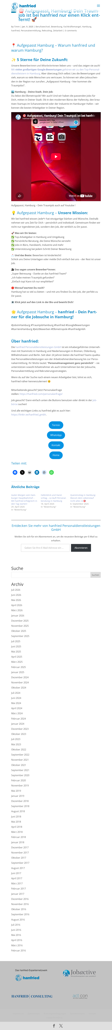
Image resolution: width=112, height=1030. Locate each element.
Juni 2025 (16, 646)
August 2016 (18, 919)
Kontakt (56, 445)
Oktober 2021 (18, 765)
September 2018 (20, 806)
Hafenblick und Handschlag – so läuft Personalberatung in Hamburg (53, 498)
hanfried (15, 30)
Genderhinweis (77, 1013)
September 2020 (20, 775)
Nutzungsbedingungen (55, 1013)
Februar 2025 (18, 667)
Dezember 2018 (20, 801)
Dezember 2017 (20, 847)
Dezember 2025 (20, 620)
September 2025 (20, 636)
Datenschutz (34, 1013)
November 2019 (20, 785)
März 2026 (17, 610)
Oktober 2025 (18, 631)
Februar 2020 (18, 780)
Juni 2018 (16, 816)
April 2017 (16, 878)
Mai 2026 (16, 600)
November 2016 (20, 904)
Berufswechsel (43, 26)
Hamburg (86, 26)
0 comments (71, 30)
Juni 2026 (16, 595)
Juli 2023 (15, 739)
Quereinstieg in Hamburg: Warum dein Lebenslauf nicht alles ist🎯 (83, 498)
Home (56, 455)
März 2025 (17, 661)
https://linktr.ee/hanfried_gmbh (28, 414)
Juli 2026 (15, 589)
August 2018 (18, 811)
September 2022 (20, 754)
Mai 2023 (16, 744)
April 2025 (16, 656)
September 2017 (20, 862)
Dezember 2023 (20, 728)
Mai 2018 (16, 821)
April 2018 (16, 826)
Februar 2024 (18, 718)
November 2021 (20, 759)
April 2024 (16, 708)
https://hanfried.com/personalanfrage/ (41, 394)
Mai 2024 (16, 703)
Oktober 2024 (18, 687)
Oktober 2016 (18, 909)
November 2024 (20, 682)
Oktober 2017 (18, 857)
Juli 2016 (15, 924)
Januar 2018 (17, 842)
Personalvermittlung (31, 30)
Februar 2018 (18, 837)
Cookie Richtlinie (54, 1017)
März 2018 (17, 832)
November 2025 (20, 625)
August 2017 (18, 868)
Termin (56, 425)
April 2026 (16, 605)
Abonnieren (81, 547)
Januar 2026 (17, 615)
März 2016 (17, 945)
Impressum (18, 1013)
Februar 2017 (18, 888)
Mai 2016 (16, 935)
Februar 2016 (18, 950)
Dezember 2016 (20, 899)
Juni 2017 (16, 873)
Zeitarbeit (58, 30)
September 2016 (20, 914)
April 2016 (16, 940)
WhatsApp (56, 435)
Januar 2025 (17, 672)
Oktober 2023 (18, 734)
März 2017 (17, 883)
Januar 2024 (17, 723)
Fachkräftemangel (72, 26)
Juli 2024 (15, 692)
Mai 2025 (16, 651)
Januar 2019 (17, 796)
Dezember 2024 (20, 677)
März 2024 (17, 713)
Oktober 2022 (18, 749)
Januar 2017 (17, 893)
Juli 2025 (15, 641)
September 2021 (20, 770)
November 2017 (20, 852)
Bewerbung (56, 26)
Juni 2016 (16, 929)
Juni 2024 (16, 698)
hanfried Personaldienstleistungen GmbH (38, 347)
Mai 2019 (16, 790)
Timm (17, 26)
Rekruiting (47, 30)
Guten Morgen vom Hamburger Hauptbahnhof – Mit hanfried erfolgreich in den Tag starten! (24, 499)
